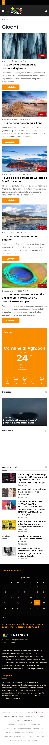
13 (24, 597)
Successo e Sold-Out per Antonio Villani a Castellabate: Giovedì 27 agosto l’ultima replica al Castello (32, 552)
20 (24, 603)
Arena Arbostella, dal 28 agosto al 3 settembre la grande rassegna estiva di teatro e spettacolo (32, 525)
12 (18, 597)
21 (31, 603)
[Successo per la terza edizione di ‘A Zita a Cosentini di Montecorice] (9, 492)
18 (12, 603)
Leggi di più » (10, 87)
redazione (7, 61)
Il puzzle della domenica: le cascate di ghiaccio (19, 66)
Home (6, 19)
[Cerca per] (46, 11)
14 (31, 597)
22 (37, 603)
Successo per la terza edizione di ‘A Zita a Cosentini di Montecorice (32, 492)
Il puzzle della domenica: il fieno (22, 123)
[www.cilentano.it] (16, 10)
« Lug (4, 618)
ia (4, 233)
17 (5, 603)
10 (5, 597)
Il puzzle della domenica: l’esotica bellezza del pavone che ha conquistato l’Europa (23, 298)
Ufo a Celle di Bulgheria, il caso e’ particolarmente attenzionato (20, 421)
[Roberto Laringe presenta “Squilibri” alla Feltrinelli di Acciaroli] (9, 539)
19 (18, 603)
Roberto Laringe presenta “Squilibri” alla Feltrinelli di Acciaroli (30, 539)
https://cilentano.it (24, 720)
